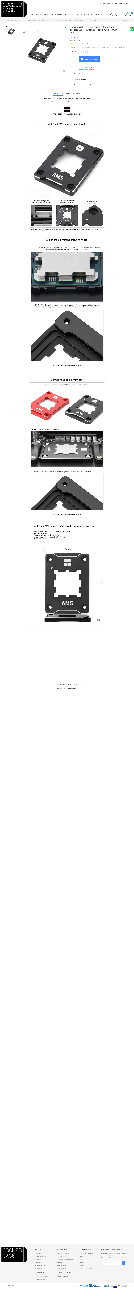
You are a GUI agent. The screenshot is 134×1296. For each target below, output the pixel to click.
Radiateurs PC (39, 1259)
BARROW (67, 952)
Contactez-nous (106, 3)
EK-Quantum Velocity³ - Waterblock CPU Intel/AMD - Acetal (67, 1023)
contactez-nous (84, 101)
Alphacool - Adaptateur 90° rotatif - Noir (67, 1092)
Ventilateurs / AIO (40, 1262)
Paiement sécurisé (62, 1265)
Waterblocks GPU (40, 1268)
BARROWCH (36, 670)
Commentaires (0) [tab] (73, 93)
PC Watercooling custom (42, 1276)
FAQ (129, 3)
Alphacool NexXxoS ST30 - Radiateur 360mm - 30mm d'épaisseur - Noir (67, 1160)
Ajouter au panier (89, 59)
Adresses (81, 1262)
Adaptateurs (38, 1253)
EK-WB (67, 670)
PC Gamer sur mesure (40, 14)
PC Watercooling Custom (62, 14)
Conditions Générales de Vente (65, 1259)
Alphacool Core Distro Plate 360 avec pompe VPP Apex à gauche (67, 818)
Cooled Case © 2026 (11, 1285)
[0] (130, 14)
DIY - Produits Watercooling (89, 15)
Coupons (81, 1265)
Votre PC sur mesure (63, 1276)
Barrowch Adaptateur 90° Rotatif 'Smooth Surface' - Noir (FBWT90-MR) (67, 1229)
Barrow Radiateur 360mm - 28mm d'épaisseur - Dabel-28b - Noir (67, 955)
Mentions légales (61, 1256)
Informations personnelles (86, 1253)
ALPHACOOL (67, 746)
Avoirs (81, 1259)
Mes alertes (89, 1268)
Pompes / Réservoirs (40, 1256)
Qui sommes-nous (119, 3)
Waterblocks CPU (40, 1265)
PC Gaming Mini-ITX (40, 1279)
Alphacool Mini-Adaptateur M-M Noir (67, 749)
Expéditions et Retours (63, 1253)
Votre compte (85, 1249)
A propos (59, 1262)
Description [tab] (58, 93)
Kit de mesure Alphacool (67, 886)
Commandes (82, 1256)
